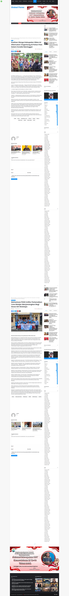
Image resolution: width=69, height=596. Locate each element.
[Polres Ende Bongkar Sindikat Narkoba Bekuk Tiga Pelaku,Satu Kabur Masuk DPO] (16, 148)
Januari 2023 (47, 187)
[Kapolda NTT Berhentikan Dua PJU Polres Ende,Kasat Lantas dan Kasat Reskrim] (46, 61)
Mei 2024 (46, 167)
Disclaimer (55, 23)
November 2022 (47, 189)
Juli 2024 (46, 165)
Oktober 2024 (47, 161)
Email (12, 172)
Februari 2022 (47, 277)
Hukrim (35, 1)
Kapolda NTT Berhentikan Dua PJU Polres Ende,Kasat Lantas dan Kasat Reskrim (53, 62)
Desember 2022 (47, 188)
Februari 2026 (47, 141)
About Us (51, 23)
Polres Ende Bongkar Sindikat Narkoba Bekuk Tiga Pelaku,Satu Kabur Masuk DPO (16, 152)
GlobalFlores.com (24, 118)
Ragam (53, 1)
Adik (15, 118)
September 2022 (47, 192)
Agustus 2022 (47, 193)
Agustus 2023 (47, 178)
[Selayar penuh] (56, 99)
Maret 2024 (46, 170)
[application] (51, 96)
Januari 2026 (47, 219)
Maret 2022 (46, 199)
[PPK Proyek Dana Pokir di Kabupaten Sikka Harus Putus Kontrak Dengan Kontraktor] (46, 34)
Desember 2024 (47, 235)
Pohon (38, 118)
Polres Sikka (30, 120)
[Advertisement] (26, 30)
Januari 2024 (47, 172)
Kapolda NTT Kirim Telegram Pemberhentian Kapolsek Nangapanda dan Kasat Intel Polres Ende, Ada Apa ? (53, 69)
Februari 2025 (47, 156)
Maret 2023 (46, 184)
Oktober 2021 (47, 205)
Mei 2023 (46, 182)
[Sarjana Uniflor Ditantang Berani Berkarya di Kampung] (46, 39)
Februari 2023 (47, 186)
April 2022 (46, 198)
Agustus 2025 (47, 149)
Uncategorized (47, 115)
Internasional (25, 1)
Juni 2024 (46, 166)
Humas (30, 118)
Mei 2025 (46, 152)
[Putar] (45, 99)
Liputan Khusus (30, 1)
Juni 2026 (46, 136)
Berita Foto (46, 123)
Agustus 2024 (47, 240)
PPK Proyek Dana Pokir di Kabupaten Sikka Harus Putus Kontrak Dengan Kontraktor (53, 34)
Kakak (34, 118)
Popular (46, 51)
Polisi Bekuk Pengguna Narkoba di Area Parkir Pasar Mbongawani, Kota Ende (37, 152)
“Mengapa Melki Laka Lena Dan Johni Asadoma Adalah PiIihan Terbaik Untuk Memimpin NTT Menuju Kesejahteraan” (53, 45)
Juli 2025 (46, 150)
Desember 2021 (47, 203)
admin (17, 137)
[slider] (50, 99)
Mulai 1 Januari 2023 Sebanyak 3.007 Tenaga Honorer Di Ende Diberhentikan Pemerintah (53, 80)
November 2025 (47, 145)
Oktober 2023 (47, 176)
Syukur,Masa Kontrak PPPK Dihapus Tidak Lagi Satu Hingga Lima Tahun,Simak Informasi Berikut (53, 56)
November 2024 (47, 160)
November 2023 (47, 251)
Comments (55, 51)
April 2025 (46, 230)
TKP (34, 120)
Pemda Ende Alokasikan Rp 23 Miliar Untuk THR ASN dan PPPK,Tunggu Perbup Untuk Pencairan (53, 75)
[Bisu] (55, 99)
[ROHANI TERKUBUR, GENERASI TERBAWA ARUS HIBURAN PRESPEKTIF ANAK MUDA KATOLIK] (46, 29)
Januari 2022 (47, 202)
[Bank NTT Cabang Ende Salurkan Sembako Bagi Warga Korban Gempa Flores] (54, 585)
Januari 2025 (47, 157)
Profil (45, 118)
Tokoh (50, 1)
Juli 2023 (46, 256)
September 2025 (47, 147)
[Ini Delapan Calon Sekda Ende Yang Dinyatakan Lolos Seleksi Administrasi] (54, 580)
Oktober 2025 (47, 146)
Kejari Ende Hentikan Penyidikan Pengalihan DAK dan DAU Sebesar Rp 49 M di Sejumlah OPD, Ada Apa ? (26, 152)
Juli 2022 (46, 194)
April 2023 (46, 183)
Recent (51, 51)
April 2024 (46, 168)
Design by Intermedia (26, 594)
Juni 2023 (46, 181)
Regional (16, 1)
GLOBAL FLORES (36, 594)
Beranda (13, 1)
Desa (19, 118)
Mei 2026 (46, 214)
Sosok (46, 122)
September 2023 (47, 177)
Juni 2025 (46, 151)
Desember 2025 (47, 144)
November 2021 (47, 204)
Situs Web (29, 172)
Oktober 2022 (47, 191)
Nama (12, 169)
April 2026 (46, 139)
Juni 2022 (46, 272)
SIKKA (46, 114)
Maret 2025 (46, 155)
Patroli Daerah (39, 1)
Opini (47, 1)
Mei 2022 (46, 197)
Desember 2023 (47, 173)
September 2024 (47, 162)
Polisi (25, 120)
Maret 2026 (46, 140)
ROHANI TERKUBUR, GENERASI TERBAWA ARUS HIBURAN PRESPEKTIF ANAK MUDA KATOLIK (53, 29)
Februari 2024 (47, 171)
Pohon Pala (20, 120)
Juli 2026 (46, 135)
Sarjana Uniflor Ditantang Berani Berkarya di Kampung (53, 39)
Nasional (20, 1)
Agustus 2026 (47, 134)
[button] (51, 96)
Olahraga (43, 1)
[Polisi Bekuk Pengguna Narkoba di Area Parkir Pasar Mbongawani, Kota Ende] (37, 148)
